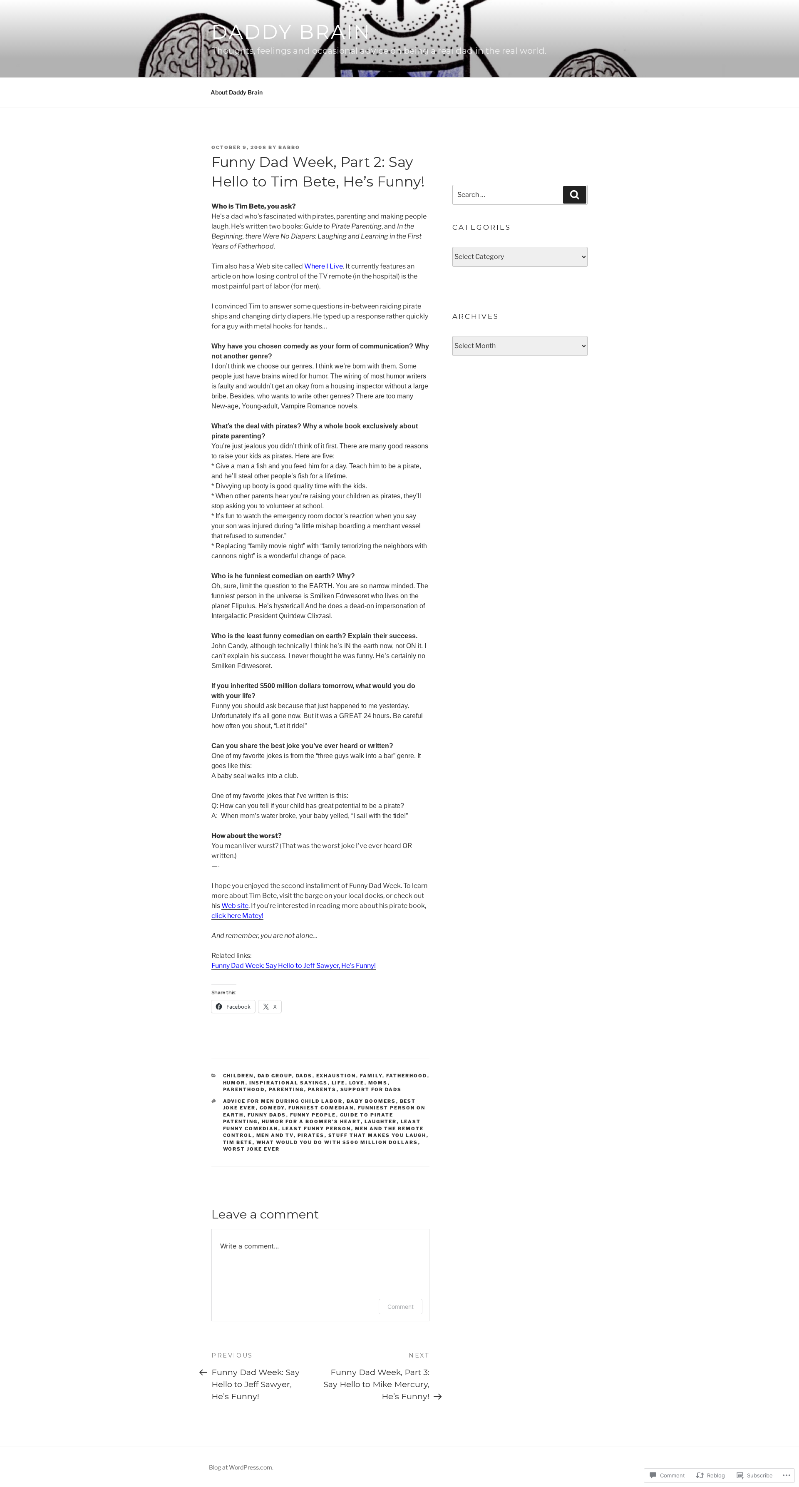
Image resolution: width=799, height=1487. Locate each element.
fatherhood (406, 1076)
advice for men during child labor (283, 1101)
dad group (275, 1076)
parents (322, 1089)
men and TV (275, 1135)
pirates (311, 1135)
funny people (313, 1115)
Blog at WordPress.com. (241, 1467)
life (338, 1083)
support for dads (371, 1089)
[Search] (574, 195)
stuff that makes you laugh (377, 1135)
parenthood (244, 1089)
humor (234, 1083)
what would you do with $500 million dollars (337, 1142)
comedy (272, 1108)
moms (378, 1083)
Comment (400, 1306)
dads (304, 1076)
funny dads (267, 1115)
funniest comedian (321, 1108)
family (371, 1076)
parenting (286, 1089)
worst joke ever (251, 1149)
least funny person (316, 1128)
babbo (289, 147)
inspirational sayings (288, 1083)
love (357, 1083)
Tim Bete (238, 1142)
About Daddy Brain (237, 92)
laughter (381, 1121)
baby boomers (371, 1101)
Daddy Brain (291, 32)
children (238, 1076)
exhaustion (336, 1076)
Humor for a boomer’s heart (311, 1121)
